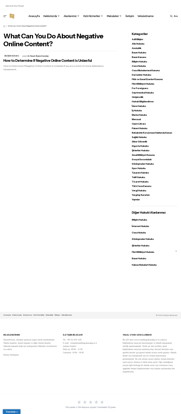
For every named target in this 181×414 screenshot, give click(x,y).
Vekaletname (66, 315)
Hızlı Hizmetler (38, 315)
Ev (4, 26)
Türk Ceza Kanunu (141, 186)
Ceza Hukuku (139, 66)
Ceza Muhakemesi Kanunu (146, 70)
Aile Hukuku (138, 43)
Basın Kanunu (139, 57)
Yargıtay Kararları (141, 195)
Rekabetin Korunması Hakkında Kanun (152, 132)
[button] (5, 16)
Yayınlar (136, 199)
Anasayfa (7, 315)
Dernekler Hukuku (141, 74)
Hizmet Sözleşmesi (11, 355)
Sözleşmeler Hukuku (143, 163)
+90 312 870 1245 (74, 340)
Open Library (139, 123)
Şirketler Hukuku (140, 150)
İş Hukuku (137, 110)
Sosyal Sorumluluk (142, 159)
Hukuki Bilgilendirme (143, 101)
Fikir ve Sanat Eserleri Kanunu (147, 79)
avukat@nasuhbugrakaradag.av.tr (83, 343)
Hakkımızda (17, 315)
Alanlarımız (27, 315)
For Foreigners (140, 88)
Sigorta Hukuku (140, 146)
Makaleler (50, 315)
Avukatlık (136, 48)
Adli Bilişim (137, 39)
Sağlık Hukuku (139, 137)
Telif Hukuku (138, 177)
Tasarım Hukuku (140, 172)
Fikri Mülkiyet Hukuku (143, 83)
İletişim (57, 315)
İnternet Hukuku (140, 226)
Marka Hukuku (139, 115)
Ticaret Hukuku (140, 181)
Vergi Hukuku (139, 190)
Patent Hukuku (139, 128)
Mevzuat (136, 119)
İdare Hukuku (139, 106)
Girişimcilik (137, 97)
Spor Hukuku (139, 168)
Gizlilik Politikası (15, 6)
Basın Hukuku (139, 52)
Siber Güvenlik (139, 141)
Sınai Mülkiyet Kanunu (143, 155)
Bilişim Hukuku (12, 56)
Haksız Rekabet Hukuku (144, 264)
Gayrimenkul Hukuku (143, 92)
